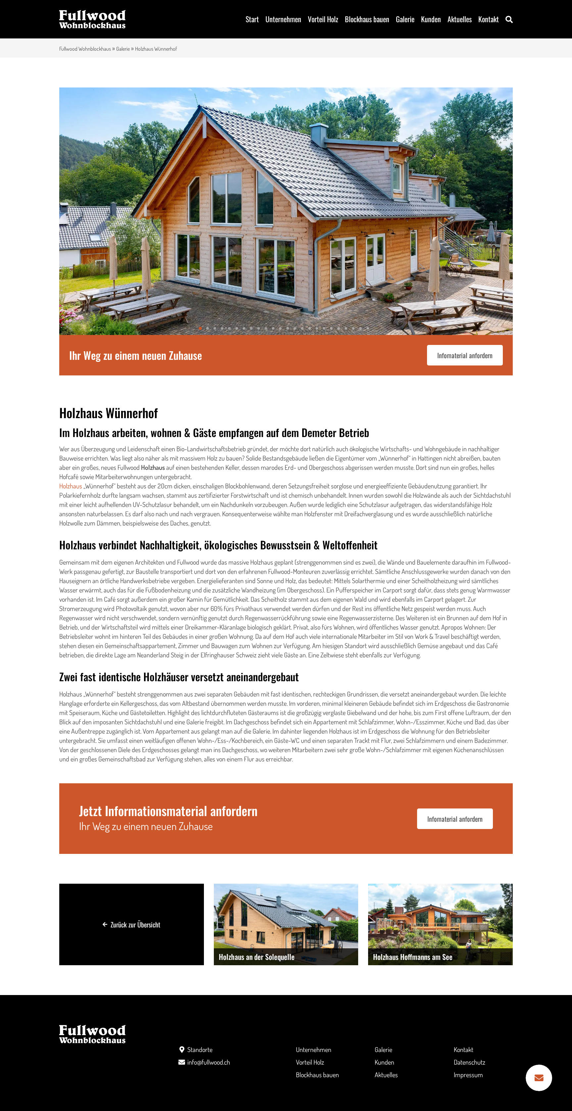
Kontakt (488, 19)
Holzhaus (70, 485)
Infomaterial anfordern (465, 355)
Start (252, 19)
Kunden (431, 19)
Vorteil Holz (323, 19)
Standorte (200, 1049)
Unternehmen (283, 19)
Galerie (405, 19)
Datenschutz (469, 1062)
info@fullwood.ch (208, 1062)
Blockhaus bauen (367, 19)
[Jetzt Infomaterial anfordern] (539, 1078)
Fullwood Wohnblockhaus (85, 48)
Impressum (468, 1074)
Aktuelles (460, 19)
